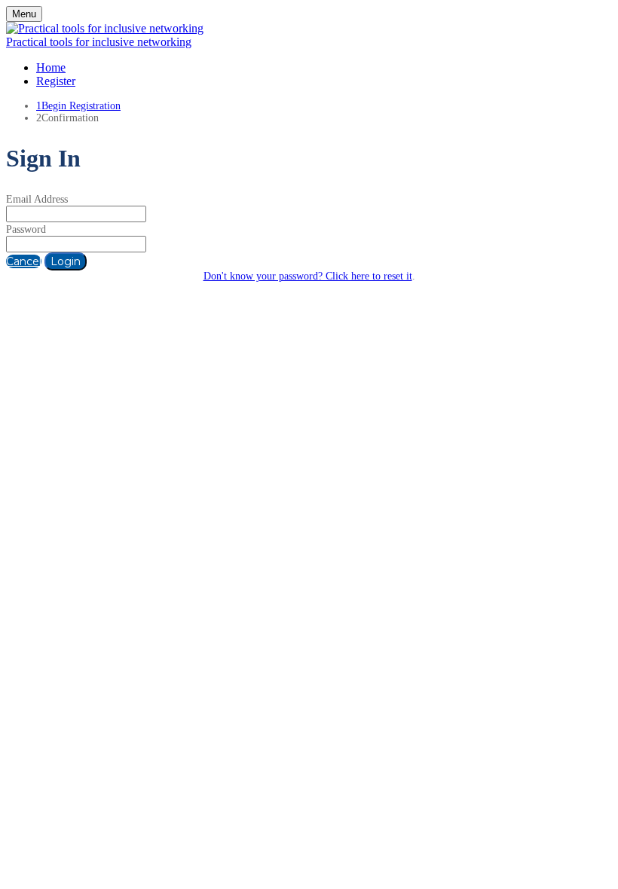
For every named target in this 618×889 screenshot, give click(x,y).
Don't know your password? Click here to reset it (307, 276)
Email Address (37, 199)
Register (55, 81)
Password (26, 229)
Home (51, 67)
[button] (23, 261)
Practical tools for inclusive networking (98, 41)
